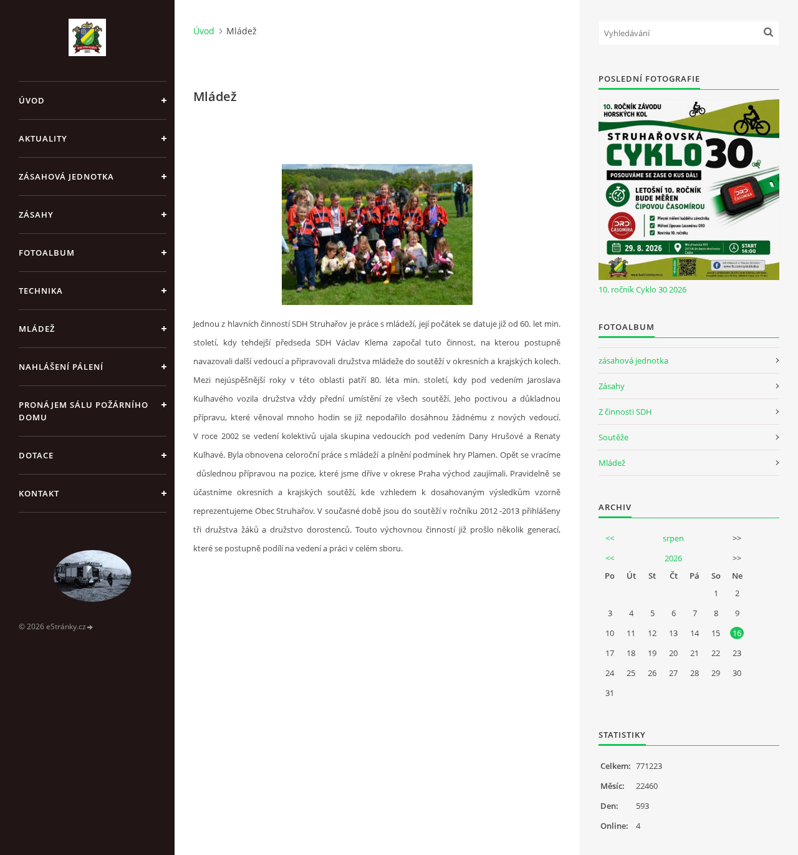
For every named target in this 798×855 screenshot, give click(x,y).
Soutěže (613, 437)
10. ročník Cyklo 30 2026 (642, 289)
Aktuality (43, 138)
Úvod (32, 100)
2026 (673, 558)
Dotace (36, 455)
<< (609, 538)
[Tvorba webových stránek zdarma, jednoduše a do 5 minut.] (90, 627)
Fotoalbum (47, 252)
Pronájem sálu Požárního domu (83, 411)
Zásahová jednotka (66, 176)
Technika (41, 290)
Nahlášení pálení (61, 366)
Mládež (37, 328)
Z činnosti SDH (625, 411)
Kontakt (39, 493)
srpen (673, 538)
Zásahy (36, 214)
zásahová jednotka (633, 360)
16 (737, 633)
